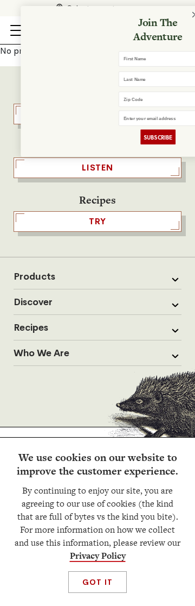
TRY (97, 221)
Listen (97, 167)
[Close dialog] (184, 15)
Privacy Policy (98, 556)
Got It (97, 582)
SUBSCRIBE (146, 137)
